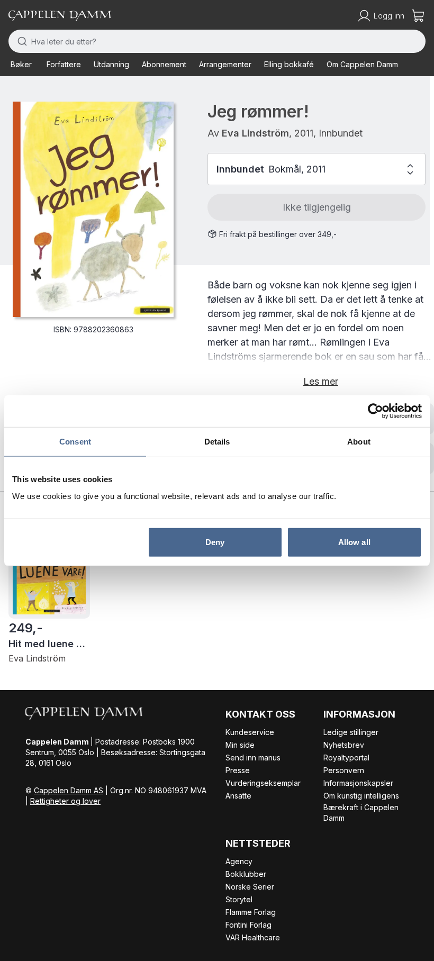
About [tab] (358, 441)
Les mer (320, 381)
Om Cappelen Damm (362, 64)
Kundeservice (249, 732)
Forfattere (64, 64)
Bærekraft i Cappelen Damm (361, 812)
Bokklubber (245, 873)
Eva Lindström (255, 133)
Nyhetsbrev (343, 744)
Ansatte (238, 795)
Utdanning (111, 64)
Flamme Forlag (250, 912)
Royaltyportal (346, 757)
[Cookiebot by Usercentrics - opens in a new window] (375, 411)
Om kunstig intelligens (361, 795)
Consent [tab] (75, 441)
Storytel (238, 899)
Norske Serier (249, 886)
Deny (214, 541)
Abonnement (164, 64)
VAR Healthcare (252, 937)
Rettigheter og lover (65, 800)
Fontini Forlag (248, 924)
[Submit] (19, 41)
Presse (237, 770)
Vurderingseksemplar (263, 782)
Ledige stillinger (350, 732)
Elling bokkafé (289, 64)
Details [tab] (217, 441)
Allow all (354, 541)
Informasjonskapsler (358, 782)
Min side (240, 744)
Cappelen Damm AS (68, 790)
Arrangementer (225, 64)
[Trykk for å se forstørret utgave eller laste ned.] (93, 209)
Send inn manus (253, 757)
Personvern (343, 770)
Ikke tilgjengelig (317, 207)
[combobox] (217, 41)
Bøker (21, 64)
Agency (238, 861)
